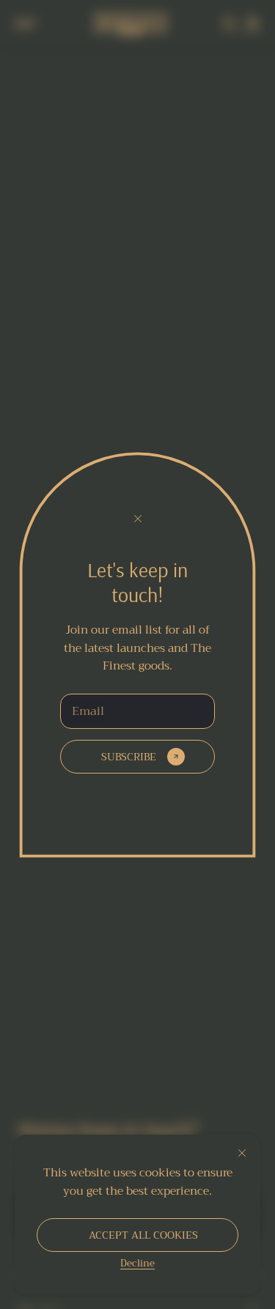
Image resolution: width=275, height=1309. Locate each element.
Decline (137, 1263)
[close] (242, 1153)
